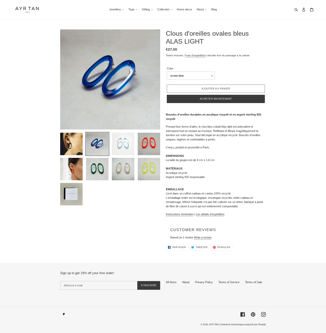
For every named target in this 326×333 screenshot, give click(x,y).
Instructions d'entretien (180, 214)
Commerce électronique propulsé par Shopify (242, 324)
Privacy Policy (204, 282)
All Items (171, 282)
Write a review (202, 237)
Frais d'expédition (195, 55)
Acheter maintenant (216, 98)
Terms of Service (228, 282)
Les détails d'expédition (210, 214)
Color (170, 68)
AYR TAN (213, 324)
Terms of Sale (253, 282)
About (185, 282)
